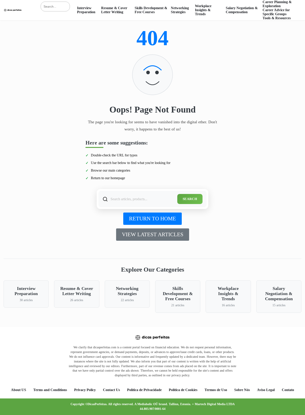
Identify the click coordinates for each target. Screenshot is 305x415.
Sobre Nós (242, 390)
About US (18, 390)
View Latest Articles (152, 234)
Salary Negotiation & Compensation (242, 10)
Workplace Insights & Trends (203, 10)
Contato (288, 390)
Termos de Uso (216, 390)
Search (190, 199)
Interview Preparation (86, 10)
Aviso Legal (266, 390)
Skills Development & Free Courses (151, 10)
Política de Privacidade (144, 390)
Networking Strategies (180, 10)
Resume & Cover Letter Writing (114, 10)
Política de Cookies (183, 390)
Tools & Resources (277, 18)
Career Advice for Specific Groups (276, 12)
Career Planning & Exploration (277, 4)
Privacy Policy (85, 390)
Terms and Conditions (50, 390)
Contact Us (111, 390)
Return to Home (152, 218)
